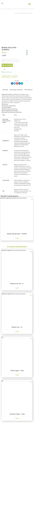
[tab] (5, 89)
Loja (19, 13)
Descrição (5, 89)
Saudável (15, 76)
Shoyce (4, 52)
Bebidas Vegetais (6, 76)
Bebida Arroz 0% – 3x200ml (26, 13)
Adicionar (8, 65)
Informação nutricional (16, 89)
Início (16, 13)
